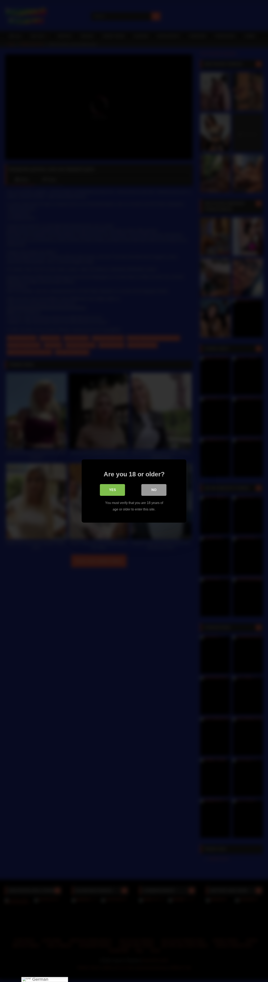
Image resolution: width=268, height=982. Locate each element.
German (39, 979)
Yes (112, 490)
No (153, 490)
